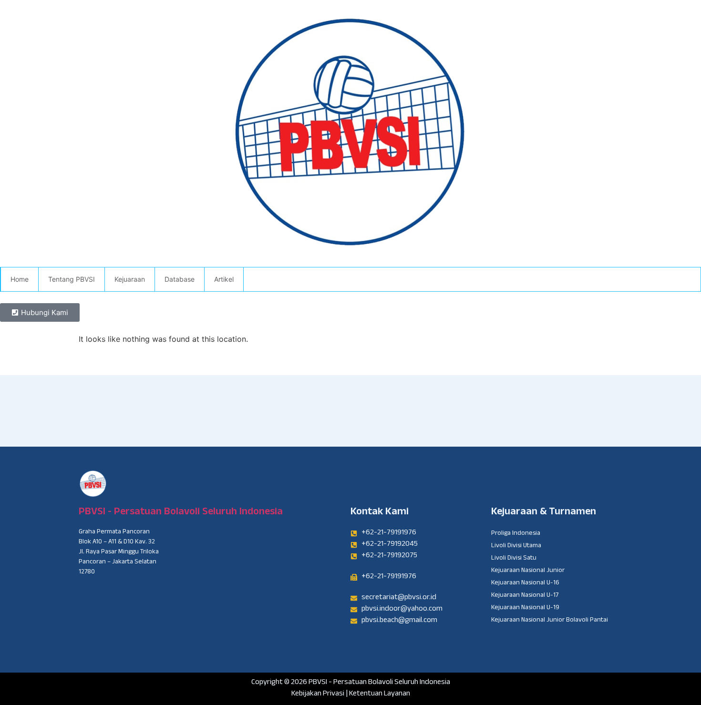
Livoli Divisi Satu (513, 558)
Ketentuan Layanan (379, 694)
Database (180, 279)
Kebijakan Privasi (317, 694)
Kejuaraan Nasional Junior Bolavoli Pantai (549, 620)
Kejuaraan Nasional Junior (528, 571)
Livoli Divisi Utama (516, 546)
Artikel (224, 279)
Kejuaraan (129, 279)
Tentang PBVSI (71, 279)
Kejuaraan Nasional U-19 (525, 608)
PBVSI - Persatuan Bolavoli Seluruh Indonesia (181, 513)
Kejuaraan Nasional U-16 (525, 583)
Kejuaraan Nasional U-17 (524, 596)
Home (19, 279)
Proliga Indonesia (515, 534)
